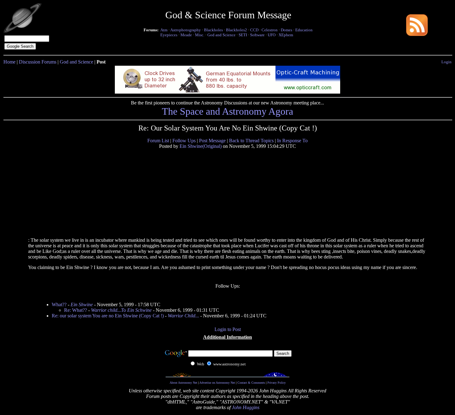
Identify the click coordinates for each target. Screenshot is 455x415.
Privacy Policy (276, 382)
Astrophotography (185, 30)
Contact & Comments (251, 382)
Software (257, 35)
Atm (163, 30)
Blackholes (213, 30)
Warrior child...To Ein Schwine (121, 310)
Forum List (158, 140)
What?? (59, 304)
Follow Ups (184, 140)
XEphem (286, 35)
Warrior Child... (183, 315)
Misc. (199, 35)
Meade (186, 35)
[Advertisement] (75, 193)
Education (304, 30)
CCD (254, 30)
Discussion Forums (37, 61)
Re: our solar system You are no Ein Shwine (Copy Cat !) (108, 315)
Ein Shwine (82, 304)
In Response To (292, 140)
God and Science (221, 35)
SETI (243, 35)
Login (446, 62)
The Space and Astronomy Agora (227, 111)
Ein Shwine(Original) (201, 146)
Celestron (270, 30)
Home (9, 61)
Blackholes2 (236, 30)
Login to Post (227, 329)
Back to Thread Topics (251, 140)
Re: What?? (75, 310)
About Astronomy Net (183, 382)
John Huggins (245, 407)
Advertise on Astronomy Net (217, 382)
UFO (271, 35)
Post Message (212, 140)
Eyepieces (168, 35)
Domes (286, 30)
